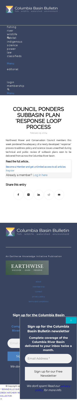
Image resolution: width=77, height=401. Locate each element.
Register (10, 170)
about (38, 282)
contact (38, 291)
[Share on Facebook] (18, 195)
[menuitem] (39, 27)
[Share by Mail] (59, 195)
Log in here (40, 175)
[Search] (8, 89)
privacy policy (38, 296)
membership (39, 287)
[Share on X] (28, 195)
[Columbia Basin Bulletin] (32, 12)
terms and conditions (38, 301)
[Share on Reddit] (49, 195)
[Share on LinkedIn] (39, 195)
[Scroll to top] (1, 399)
